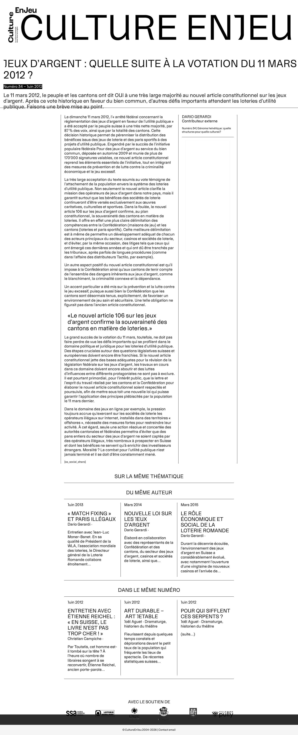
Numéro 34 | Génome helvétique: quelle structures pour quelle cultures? (206, 130)
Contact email (167, 730)
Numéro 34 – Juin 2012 (22, 86)
